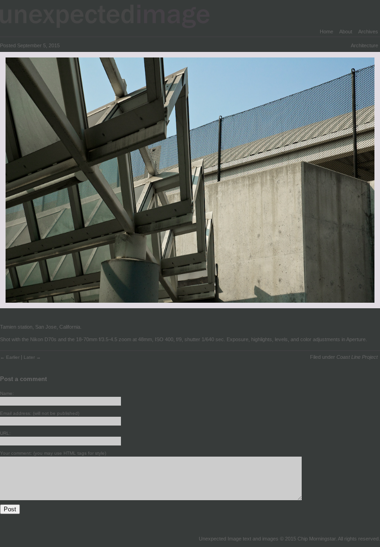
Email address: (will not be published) (39, 413)
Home (326, 31)
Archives (368, 31)
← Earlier (10, 357)
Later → (32, 357)
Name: (7, 393)
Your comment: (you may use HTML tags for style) (53, 453)
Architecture (364, 45)
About (345, 31)
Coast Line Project (357, 357)
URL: (5, 433)
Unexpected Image (111, 16)
